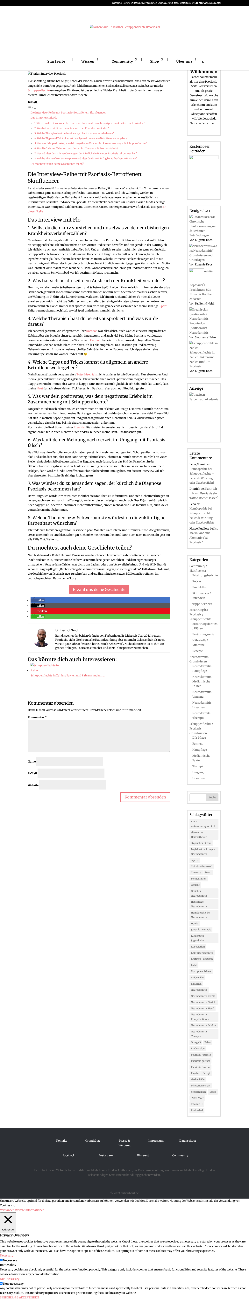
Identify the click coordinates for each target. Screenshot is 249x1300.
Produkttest (200, 587)
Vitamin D (197, 1104)
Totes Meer (83, 374)
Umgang (197, 772)
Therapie (198, 766)
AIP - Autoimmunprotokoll (203, 824)
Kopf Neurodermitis (202, 952)
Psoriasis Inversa (200, 1067)
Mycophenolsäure (201, 971)
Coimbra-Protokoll (201, 866)
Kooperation (198, 946)
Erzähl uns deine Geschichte (99, 589)
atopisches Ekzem (201, 843)
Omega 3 (196, 1042)
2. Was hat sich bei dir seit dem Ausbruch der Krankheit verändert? (71, 128)
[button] (38, 600)
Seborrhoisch (198, 1091)
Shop (154, 61)
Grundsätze (92, 1140)
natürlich (196, 983)
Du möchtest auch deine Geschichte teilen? (57, 164)
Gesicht (195, 884)
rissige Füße (197, 1079)
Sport (163, 306)
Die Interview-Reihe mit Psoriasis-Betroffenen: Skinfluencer (68, 112)
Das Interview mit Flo (44, 117)
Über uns (184, 61)
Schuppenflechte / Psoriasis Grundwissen (201, 728)
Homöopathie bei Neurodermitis (200, 915)
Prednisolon (198, 1048)
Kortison (91, 331)
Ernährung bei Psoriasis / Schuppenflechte (200, 614)
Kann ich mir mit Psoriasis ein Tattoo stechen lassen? (203, 493)
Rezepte (197, 651)
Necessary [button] (6, 1255)
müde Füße (197, 977)
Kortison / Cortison (202, 958)
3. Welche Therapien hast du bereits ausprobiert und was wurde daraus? (74, 133)
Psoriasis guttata (200, 1060)
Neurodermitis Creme (203, 996)
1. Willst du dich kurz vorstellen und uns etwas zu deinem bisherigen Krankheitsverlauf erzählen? (89, 123)
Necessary (10, 1260)
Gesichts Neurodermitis (199, 893)
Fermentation (198, 878)
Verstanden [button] (7, 1210)
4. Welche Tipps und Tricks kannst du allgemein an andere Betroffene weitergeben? (80, 138)
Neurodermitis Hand (202, 1008)
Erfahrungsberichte (205, 575)
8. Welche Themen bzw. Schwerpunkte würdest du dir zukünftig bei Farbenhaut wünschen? (85, 158)
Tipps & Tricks (202, 604)
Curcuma (196, 872)
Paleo (207, 1042)
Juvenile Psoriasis (201, 929)
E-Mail (32, 773)
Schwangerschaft (200, 1085)
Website (33, 785)
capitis (194, 860)
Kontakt (61, 1140)
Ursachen (198, 778)
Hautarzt (96, 340)
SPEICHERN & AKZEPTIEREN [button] (19, 1297)
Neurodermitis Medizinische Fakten (201, 681)
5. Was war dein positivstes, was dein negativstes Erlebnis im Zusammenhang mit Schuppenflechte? (90, 143)
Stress (213, 1091)
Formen (197, 743)
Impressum (156, 1140)
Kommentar (37, 717)
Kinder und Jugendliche (197, 938)
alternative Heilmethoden (199, 834)
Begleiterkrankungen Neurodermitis (203, 851)
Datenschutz (187, 1140)
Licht (194, 965)
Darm (208, 872)
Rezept (206, 1073)
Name (32, 761)
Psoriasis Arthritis (201, 1054)
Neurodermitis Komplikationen (200, 1017)
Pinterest (143, 1155)
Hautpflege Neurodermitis (199, 904)
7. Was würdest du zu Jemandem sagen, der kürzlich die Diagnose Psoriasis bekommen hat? (85, 153)
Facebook (69, 1155)
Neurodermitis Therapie (199, 1034)
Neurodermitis (199, 989)
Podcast (197, 581)
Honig (194, 923)
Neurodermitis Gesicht (204, 1002)
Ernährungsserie (203, 634)
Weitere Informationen (29, 1210)
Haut (40, 388)
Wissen (88, 61)
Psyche (195, 1073)
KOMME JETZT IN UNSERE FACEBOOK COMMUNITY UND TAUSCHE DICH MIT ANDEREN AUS (166, 3)
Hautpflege (199, 749)
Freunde (79, 427)
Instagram (106, 1155)
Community (122, 61)
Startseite (56, 61)
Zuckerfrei (197, 1110)
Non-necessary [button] (9, 1279)
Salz (94, 374)
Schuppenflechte (39, 90)
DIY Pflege (199, 737)
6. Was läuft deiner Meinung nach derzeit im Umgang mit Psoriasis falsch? (76, 148)
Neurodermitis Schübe (203, 1025)
